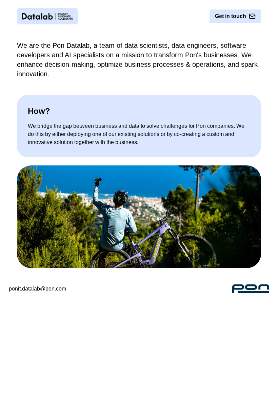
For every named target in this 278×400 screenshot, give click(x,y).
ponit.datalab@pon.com (37, 289)
